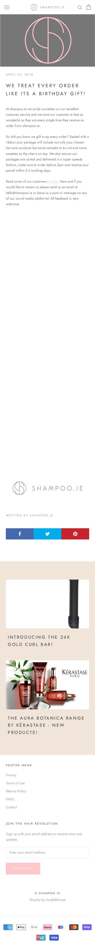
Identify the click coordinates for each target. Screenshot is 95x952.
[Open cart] (88, 7)
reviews (53, 181)
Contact (11, 807)
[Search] (80, 7)
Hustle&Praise (56, 899)
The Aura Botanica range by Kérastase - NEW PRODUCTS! (46, 725)
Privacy (11, 775)
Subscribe (23, 868)
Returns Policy (16, 791)
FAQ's (10, 799)
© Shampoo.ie (47, 893)
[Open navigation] (6, 7)
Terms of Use (15, 783)
